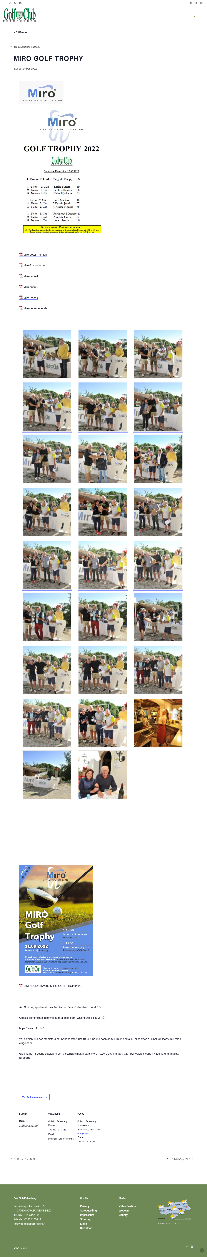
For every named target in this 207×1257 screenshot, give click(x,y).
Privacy (84, 1206)
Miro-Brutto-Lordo (34, 265)
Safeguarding (88, 1210)
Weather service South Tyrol (169, 1223)
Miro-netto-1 (30, 276)
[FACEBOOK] (5, 3)
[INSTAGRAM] (10, 3)
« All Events (20, 32)
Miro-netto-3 (30, 297)
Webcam (124, 1210)
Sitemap (85, 1219)
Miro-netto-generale (35, 308)
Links (83, 1223)
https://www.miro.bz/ (31, 1028)
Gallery (123, 1214)
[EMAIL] (20, 3)
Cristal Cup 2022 (26, 1159)
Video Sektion (127, 1206)
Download (86, 1228)
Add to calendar (35, 1096)
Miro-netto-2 (30, 287)
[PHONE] (15, 3)
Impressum (87, 1214)
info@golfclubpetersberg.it (29, 1223)
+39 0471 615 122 (28, 1214)
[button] (201, 15)
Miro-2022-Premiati (35, 254)
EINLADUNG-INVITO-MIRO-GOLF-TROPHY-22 (52, 986)
